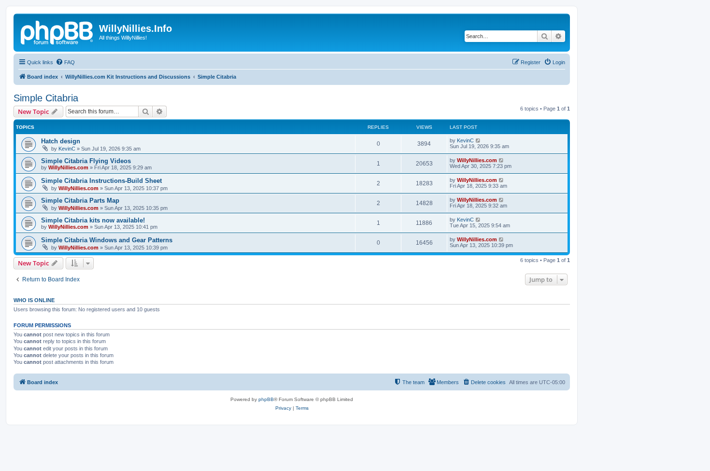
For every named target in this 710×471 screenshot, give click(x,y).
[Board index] (57, 31)
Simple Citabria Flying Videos (86, 161)
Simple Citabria (46, 98)
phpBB (266, 399)
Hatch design (60, 141)
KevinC (66, 149)
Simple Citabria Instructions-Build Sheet (101, 180)
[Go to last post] (478, 140)
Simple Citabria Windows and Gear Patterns (106, 240)
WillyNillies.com (68, 167)
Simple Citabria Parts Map (80, 200)
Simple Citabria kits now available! (93, 220)
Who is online (34, 300)
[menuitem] (65, 62)
